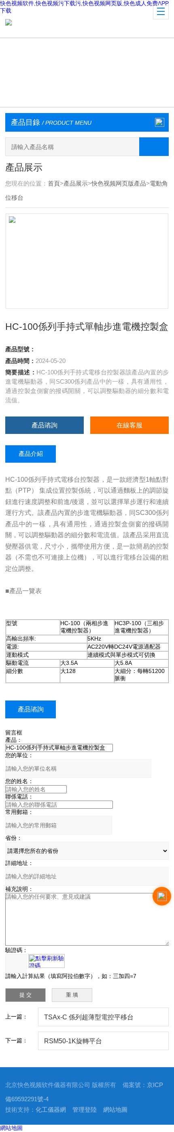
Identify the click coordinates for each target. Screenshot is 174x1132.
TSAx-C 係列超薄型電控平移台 (89, 1017)
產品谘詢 (44, 425)
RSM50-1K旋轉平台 (73, 1040)
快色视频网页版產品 (118, 183)
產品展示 (76, 183)
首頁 (54, 183)
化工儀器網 (51, 1109)
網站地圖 (115, 1109)
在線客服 (129, 425)
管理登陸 (84, 1109)
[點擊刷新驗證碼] (46, 961)
